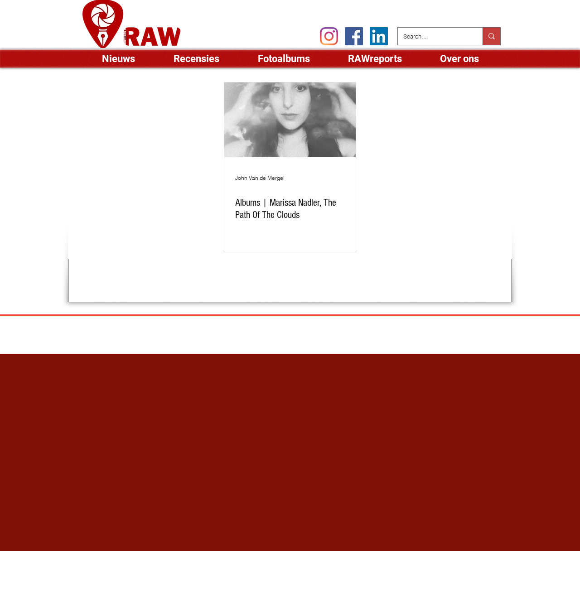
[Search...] (491, 36)
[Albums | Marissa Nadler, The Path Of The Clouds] (290, 119)
